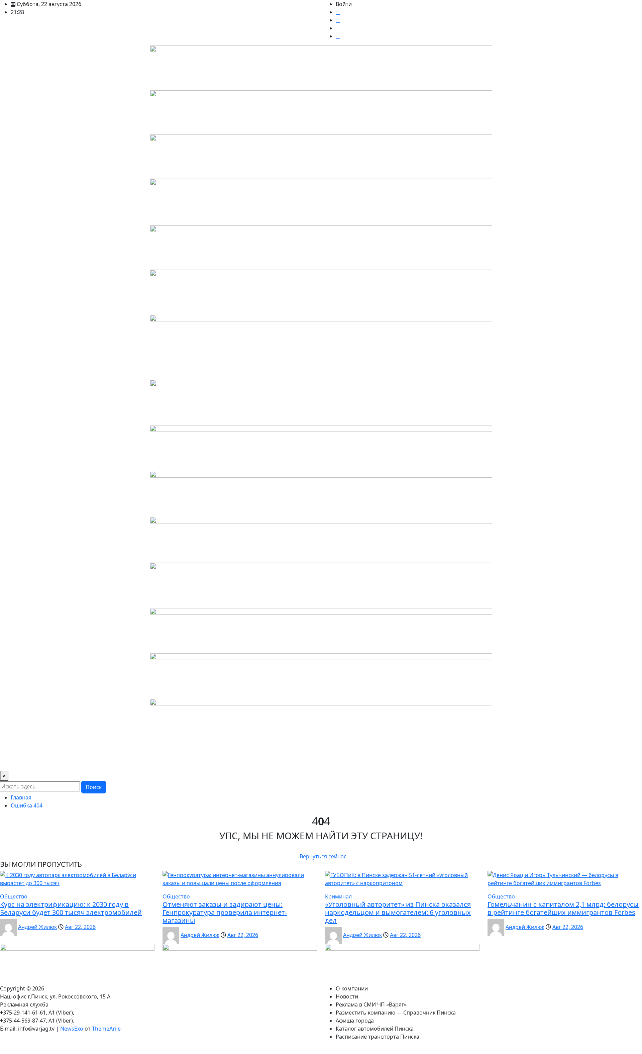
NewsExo (71, 1028)
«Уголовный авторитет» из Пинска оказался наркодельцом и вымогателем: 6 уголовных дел (398, 912)
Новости (51, 761)
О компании (19, 761)
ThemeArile (106, 1028)
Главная (21, 797)
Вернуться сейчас (323, 856)
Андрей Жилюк (37, 927)
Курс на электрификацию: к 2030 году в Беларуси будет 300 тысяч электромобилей (71, 908)
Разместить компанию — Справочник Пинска (204, 761)
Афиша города (289, 761)
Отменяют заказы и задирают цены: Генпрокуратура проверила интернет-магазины (225, 912)
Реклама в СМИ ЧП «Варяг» (103, 761)
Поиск (94, 787)
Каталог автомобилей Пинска (352, 761)
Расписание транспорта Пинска (438, 761)
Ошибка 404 (26, 805)
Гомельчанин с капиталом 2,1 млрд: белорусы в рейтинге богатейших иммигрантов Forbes (563, 908)
